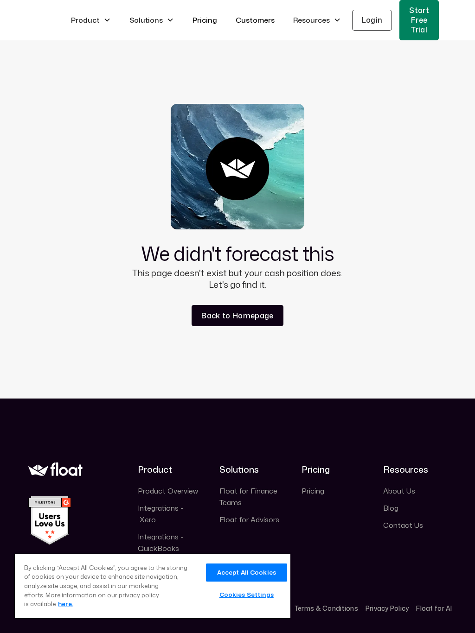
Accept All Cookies (246, 572)
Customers (255, 20)
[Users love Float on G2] (49, 519)
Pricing (205, 20)
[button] (91, 20)
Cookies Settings (246, 594)
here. (65, 604)
